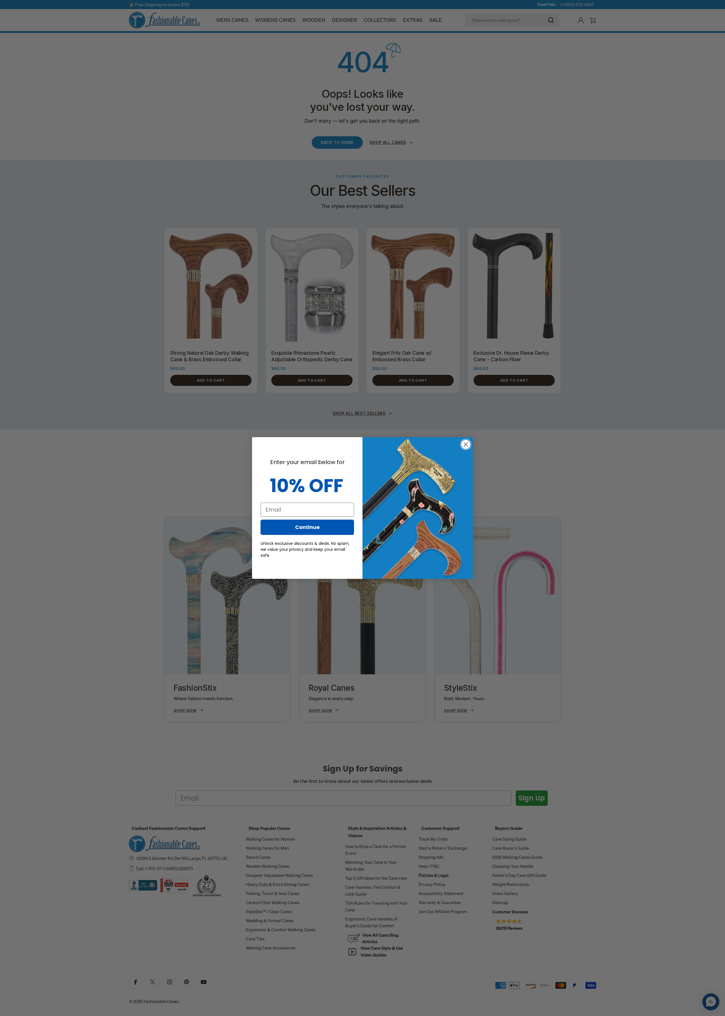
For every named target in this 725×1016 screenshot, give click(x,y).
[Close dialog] (466, 444)
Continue (307, 527)
